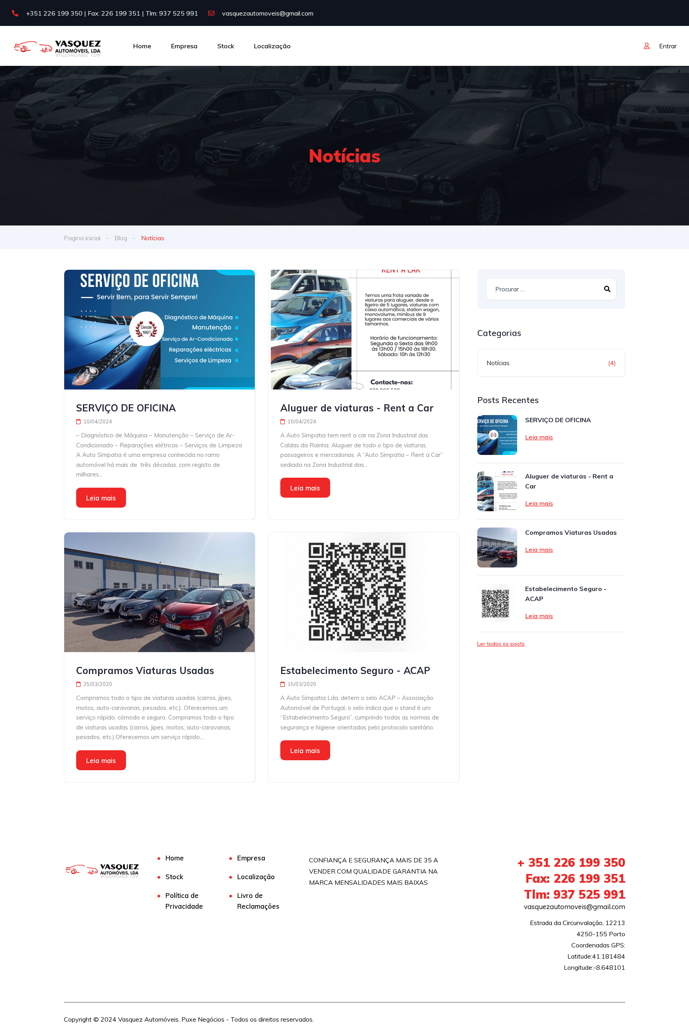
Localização (272, 46)
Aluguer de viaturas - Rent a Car (357, 408)
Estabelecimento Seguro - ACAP (355, 670)
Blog (120, 238)
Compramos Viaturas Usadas (145, 670)
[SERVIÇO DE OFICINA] (159, 329)
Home (142, 46)
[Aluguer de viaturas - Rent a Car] (363, 329)
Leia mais (101, 498)
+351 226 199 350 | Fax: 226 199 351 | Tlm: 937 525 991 (111, 13)
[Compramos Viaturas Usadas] (159, 592)
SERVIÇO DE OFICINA (126, 408)
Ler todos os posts (501, 643)
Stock (225, 46)
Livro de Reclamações (258, 900)
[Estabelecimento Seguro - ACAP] (363, 592)
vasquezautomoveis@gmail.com (266, 13)
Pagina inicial (82, 238)
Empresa (184, 46)
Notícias (498, 363)
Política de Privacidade (184, 900)
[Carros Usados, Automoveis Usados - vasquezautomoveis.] (58, 46)
